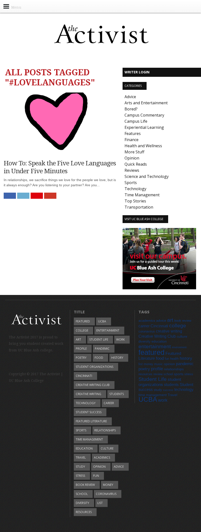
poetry (81, 358)
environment (179, 347)
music (158, 364)
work (120, 339)
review (158, 374)
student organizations (94, 367)
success (168, 389)
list (100, 503)
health (174, 358)
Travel (81, 457)
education (84, 448)
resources (84, 512)
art (78, 339)
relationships (105, 430)
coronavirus (106, 494)
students (116, 394)
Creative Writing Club (93, 385)
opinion (99, 467)
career (109, 403)
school (82, 494)
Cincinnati (84, 376)
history (117, 358)
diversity (82, 503)
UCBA (102, 321)
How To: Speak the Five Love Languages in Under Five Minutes (60, 167)
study (80, 467)
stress (80, 476)
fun (96, 476)
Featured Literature (91, 421)
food (99, 358)
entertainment (107, 330)
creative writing (88, 394)
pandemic (102, 348)
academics (102, 457)
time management (89, 439)
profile (81, 348)
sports (81, 430)
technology (86, 403)
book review (85, 485)
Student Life (98, 339)
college (82, 330)
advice (119, 467)
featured (83, 321)
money (108, 485)
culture (107, 448)
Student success (88, 412)
